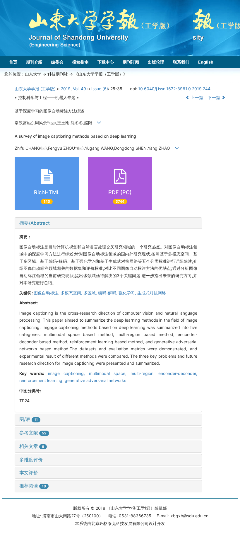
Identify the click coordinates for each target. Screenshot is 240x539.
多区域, (90, 292)
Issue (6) (99, 88)
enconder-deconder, (177, 373)
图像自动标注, (47, 292)
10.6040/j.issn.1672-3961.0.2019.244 (174, 88)
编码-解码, (108, 292)
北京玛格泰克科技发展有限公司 (120, 523)
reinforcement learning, (42, 380)
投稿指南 (80, 61)
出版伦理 (156, 61)
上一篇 (196, 97)
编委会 (57, 61)
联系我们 (181, 61)
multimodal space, (110, 373)
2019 (66, 88)
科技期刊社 (57, 73)
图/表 (28, 419)
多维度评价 (31, 460)
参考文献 (33, 433)
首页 (13, 61)
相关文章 (31, 446)
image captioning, (68, 373)
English (205, 61)
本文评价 (28, 472)
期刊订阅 (131, 61)
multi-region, (144, 373)
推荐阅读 (32, 486)
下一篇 (214, 97)
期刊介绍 (34, 61)
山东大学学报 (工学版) (35, 88)
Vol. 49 (79, 88)
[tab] (108, 223)
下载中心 (105, 61)
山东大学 (33, 73)
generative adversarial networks (95, 380)
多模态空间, (72, 292)
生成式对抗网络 (151, 292)
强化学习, (128, 292)
